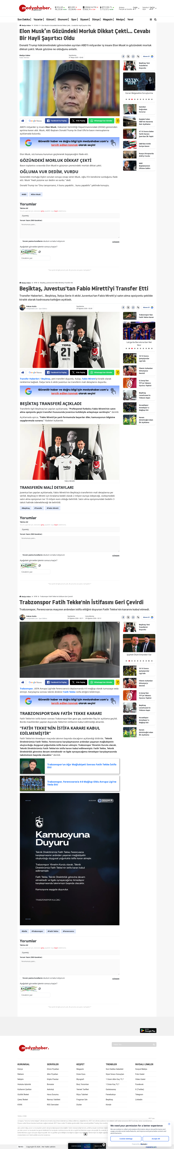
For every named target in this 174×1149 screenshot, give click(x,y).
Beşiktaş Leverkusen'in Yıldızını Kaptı (144, 395)
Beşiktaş (109, 1099)
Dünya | (96, 19)
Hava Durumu (53, 1094)
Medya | (120, 19)
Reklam (21, 1074)
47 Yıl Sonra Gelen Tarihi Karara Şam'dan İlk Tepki (146, 133)
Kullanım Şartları (24, 1089)
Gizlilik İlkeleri (23, 1094)
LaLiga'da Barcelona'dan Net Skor (139, 656)
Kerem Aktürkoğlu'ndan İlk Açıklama (146, 419)
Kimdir (108, 1105)
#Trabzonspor (37, 931)
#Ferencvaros (68, 931)
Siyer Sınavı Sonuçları (115, 1074)
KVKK (20, 1105)
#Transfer (38, 508)
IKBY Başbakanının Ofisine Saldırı (144, 165)
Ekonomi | (63, 19)
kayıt (56, 211)
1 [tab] (126, 99)
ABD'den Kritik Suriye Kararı (145, 145)
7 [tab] (143, 99)
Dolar (59, 7)
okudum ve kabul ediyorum (43, 241)
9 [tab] (149, 99)
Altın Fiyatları (52, 1074)
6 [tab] (140, 99)
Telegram (139, 1094)
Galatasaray (111, 1089)
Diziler (79, 1105)
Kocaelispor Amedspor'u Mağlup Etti (144, 407)
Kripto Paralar (52, 1079)
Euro (72, 7)
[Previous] (129, 98)
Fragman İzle (81, 1099)
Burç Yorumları (82, 1084)
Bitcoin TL (107, 7)
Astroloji (50, 1089)
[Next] (148, 98)
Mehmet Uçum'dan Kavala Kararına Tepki (139, 94)
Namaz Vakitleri (53, 1099)
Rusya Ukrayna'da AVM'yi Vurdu (146, 154)
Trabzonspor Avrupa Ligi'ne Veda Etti (139, 343)
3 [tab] (132, 99)
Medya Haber (26, 25)
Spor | (74, 19)
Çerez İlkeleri (23, 1099)
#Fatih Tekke (53, 931)
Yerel (130, 19)
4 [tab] (134, 99)
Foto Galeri (139, 1074)
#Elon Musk (36, 194)
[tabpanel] (139, 87)
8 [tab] (146, 99)
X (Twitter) (139, 1089)
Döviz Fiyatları (53, 1069)
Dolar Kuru (80, 1074)
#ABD (24, 194)
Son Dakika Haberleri (114, 1069)
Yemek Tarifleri (82, 1089)
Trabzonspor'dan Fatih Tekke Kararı (146, 316)
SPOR (35, 283)
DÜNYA (36, 25)
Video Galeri (140, 1079)
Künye (20, 1069)
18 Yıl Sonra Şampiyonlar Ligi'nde (144, 358)
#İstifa (24, 931)
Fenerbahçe (111, 1094)
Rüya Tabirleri (82, 1094)
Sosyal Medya (141, 1069)
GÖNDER (115, 242)
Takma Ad (24, 208)
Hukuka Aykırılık (24, 1084)
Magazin (80, 1069)
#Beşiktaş (26, 508)
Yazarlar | (38, 19)
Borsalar (50, 1084)
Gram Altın (90, 7)
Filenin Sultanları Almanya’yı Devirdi (146, 370)
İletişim (21, 1079)
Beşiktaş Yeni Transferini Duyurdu (144, 65)
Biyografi (80, 1079)
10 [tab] (151, 99)
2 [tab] (129, 99)
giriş (42, 211)
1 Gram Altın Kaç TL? (115, 1079)
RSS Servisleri (53, 1105)
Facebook (139, 1084)
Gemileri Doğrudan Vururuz (143, 109)
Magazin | (108, 19)
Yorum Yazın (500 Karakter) (31, 220)
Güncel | (51, 19)
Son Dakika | (24, 19)
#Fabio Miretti (52, 508)
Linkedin (138, 1099)
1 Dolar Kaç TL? (112, 1084)
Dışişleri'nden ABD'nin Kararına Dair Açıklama (146, 121)
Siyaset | (85, 19)
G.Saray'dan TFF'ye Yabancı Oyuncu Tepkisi (145, 383)
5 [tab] (137, 99)
